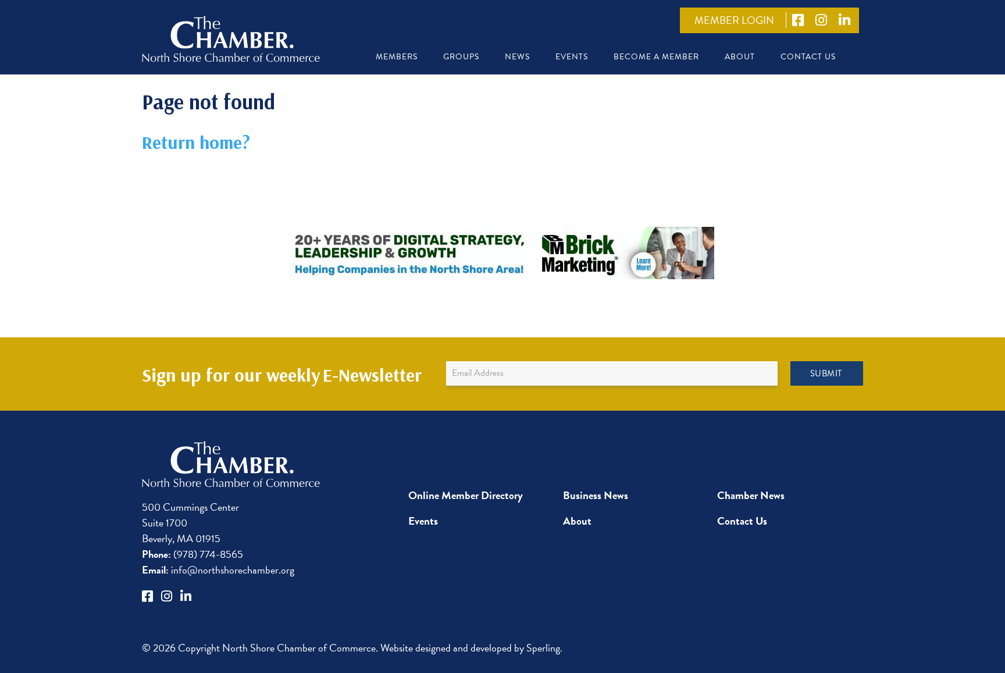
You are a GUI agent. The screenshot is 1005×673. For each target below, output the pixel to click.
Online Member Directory (465, 495)
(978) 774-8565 (192, 554)
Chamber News (751, 495)
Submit (826, 373)
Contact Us (808, 57)
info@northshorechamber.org (218, 570)
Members (397, 57)
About (740, 57)
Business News (595, 495)
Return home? (196, 142)
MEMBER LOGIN (734, 20)
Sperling (543, 648)
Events (571, 57)
